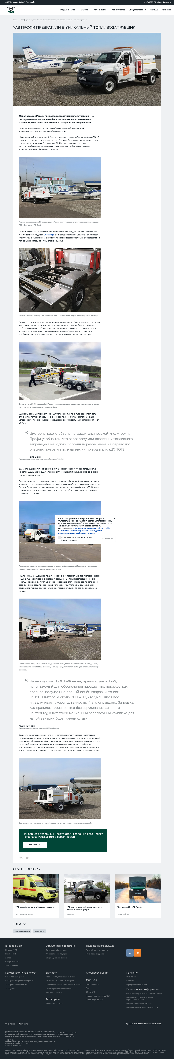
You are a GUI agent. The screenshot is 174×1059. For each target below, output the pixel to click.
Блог (88, 988)
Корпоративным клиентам (136, 985)
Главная (15, 20)
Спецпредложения (137, 9)
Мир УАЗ (154, 9)
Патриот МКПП (11, 950)
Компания (166, 9)
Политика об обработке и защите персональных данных (139, 998)
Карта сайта (23, 1024)
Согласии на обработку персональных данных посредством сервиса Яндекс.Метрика (80, 531)
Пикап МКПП (10, 954)
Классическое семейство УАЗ (98, 996)
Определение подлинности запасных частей (63, 985)
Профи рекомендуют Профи (31, 20)
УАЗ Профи (49, 235)
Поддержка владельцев (100, 945)
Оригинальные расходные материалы (60, 981)
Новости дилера (92, 984)
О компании (131, 977)
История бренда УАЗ (94, 1000)
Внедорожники (14, 945)
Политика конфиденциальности (138, 1003)
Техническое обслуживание (56, 950)
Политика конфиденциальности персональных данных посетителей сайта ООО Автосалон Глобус (41, 1033)
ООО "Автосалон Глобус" (15, 2)
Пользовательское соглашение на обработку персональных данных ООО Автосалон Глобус (39, 1035)
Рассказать (35, 845)
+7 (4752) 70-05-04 (153, 2)
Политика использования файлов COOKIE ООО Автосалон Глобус (29, 1031)
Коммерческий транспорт (20, 972)
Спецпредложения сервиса (56, 958)
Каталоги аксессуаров (54, 1003)
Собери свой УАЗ (12, 962)
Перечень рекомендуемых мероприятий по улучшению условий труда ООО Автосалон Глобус (40, 1036)
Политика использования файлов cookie (142, 1007)
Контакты (167, 2)
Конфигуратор (118, 9)
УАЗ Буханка (10, 989)
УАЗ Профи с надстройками (16, 985)
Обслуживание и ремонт (60, 945)
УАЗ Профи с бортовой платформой (19, 981)
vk (130, 953)
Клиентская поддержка (95, 954)
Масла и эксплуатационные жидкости (60, 977)
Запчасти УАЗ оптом (54, 992)
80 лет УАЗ (90, 992)
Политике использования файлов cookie (91, 528)
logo (13, 10)
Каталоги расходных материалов (58, 989)
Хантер (8, 958)
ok (137, 953)
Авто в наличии (101, 9)
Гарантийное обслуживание (97, 950)
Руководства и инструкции (56, 954)
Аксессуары (53, 999)
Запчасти (51, 972)
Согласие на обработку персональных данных (144, 993)
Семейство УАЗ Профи (14, 977)
